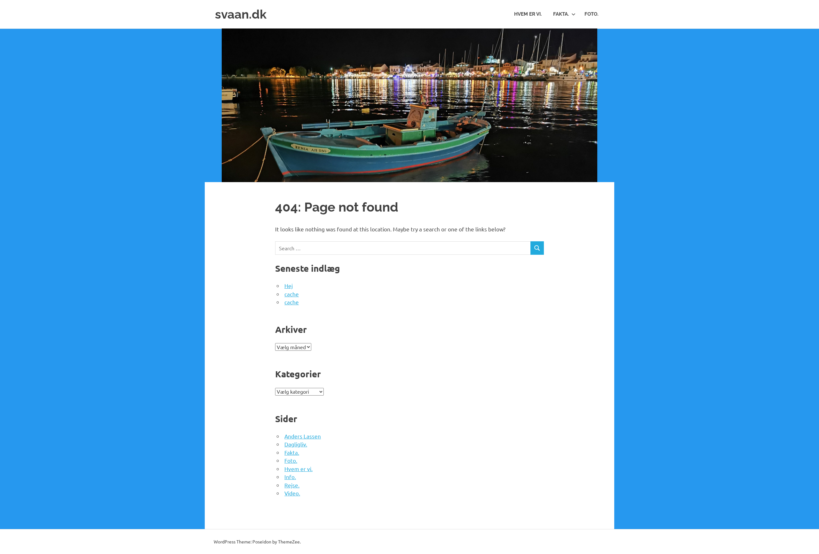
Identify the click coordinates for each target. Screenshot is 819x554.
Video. (292, 493)
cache (291, 294)
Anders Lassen (302, 436)
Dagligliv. (295, 444)
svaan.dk (240, 14)
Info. (290, 476)
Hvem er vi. (528, 14)
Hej (288, 285)
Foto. (591, 14)
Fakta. (561, 14)
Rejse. (291, 485)
